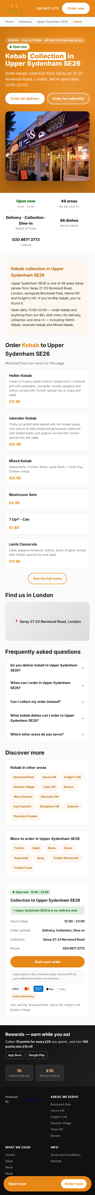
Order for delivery (25, 98)
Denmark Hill (49, 796)
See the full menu (47, 578)
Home (9, 21)
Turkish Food (23, 867)
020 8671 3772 (48, 8)
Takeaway (25, 21)
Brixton (69, 787)
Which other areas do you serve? (37, 734)
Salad (36, 848)
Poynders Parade (25, 816)
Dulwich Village (24, 787)
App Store (14, 1055)
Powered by (11, 1099)
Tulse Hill (49, 787)
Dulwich (72, 806)
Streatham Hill (49, 806)
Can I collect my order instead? (35, 701)
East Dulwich (22, 806)
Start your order (48, 962)
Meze (52, 848)
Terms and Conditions (66, 1155)
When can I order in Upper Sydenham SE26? (40, 685)
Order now (75, 8)
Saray (41, 858)
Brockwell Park (24, 777)
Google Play (37, 1055)
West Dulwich (23, 796)
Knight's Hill (72, 777)
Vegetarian (21, 858)
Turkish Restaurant (66, 858)
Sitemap (56, 1161)
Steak (68, 848)
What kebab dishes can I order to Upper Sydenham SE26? (42, 718)
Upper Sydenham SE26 (52, 21)
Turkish (19, 848)
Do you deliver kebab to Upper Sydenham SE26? (43, 667)
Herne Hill (49, 777)
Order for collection (68, 98)
